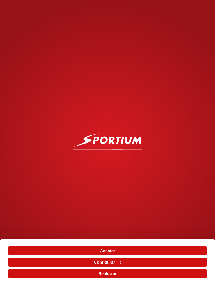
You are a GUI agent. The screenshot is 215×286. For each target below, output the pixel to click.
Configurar (104, 262)
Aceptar (107, 250)
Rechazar (107, 273)
